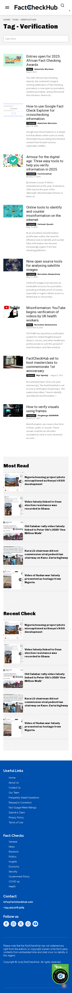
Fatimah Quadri (45, 224)
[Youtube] (35, 924)
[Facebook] (6, 924)
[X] (21, 924)
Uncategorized (32, 522)
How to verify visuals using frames (42, 409)
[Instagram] (13, 924)
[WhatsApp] (28, 924)
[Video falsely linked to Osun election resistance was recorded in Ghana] (13, 506)
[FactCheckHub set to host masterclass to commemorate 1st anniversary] (13, 362)
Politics (29, 547)
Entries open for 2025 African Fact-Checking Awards (43, 60)
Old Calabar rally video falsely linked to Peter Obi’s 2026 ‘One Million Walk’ (45, 530)
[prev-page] (6, 600)
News (29, 69)
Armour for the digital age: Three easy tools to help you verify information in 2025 (44, 163)
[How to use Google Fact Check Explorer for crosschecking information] (13, 110)
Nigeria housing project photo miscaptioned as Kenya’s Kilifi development (45, 481)
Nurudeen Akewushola (49, 274)
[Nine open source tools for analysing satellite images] (13, 265)
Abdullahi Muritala (44, 69)
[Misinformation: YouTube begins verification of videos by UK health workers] (13, 311)
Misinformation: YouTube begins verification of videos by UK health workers (45, 314)
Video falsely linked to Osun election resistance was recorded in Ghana (43, 505)
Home (6, 19)
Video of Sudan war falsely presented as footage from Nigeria (43, 579)
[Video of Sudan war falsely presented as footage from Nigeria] (13, 579)
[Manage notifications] (64, 985)
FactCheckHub (45, 173)
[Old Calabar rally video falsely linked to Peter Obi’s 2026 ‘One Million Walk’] (13, 530)
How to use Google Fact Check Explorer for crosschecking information (44, 112)
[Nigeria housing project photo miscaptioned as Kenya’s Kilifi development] (13, 481)
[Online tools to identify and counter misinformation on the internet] (13, 211)
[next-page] (13, 600)
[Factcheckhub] (36, 7)
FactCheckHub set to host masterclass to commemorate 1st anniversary (42, 364)
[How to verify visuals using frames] (13, 410)
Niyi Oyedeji (42, 375)
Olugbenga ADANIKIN (48, 415)
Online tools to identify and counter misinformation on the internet (44, 213)
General (30, 375)
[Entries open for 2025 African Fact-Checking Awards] (13, 60)
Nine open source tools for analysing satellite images (44, 265)
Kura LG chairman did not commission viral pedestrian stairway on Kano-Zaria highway (46, 554)
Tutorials (31, 123)
